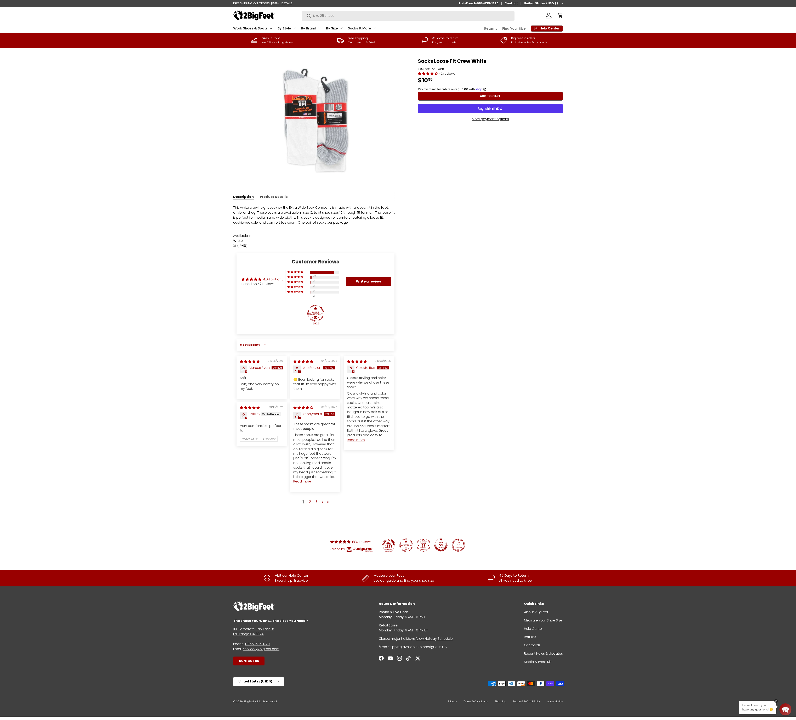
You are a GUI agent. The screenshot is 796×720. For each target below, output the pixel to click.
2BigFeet (248, 701)
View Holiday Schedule (434, 638)
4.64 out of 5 (273, 279)
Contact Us (249, 661)
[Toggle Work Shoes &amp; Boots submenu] (270, 28)
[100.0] (315, 313)
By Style (284, 28)
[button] (560, 15)
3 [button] (317, 501)
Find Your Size (514, 28)
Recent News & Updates (543, 653)
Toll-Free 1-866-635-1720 (479, 3)
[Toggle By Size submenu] (341, 28)
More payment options (490, 119)
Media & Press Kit (537, 661)
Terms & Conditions (476, 701)
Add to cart (490, 96)
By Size (332, 28)
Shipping (500, 701)
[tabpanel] (315, 226)
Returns (490, 28)
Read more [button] (356, 439)
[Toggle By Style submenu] (294, 28)
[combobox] (408, 16)
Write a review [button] (368, 281)
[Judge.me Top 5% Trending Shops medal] (458, 545)
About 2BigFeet (536, 612)
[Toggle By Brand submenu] (319, 28)
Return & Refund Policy (527, 701)
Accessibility (555, 701)
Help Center (533, 628)
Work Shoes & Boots (250, 28)
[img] (250, 361)
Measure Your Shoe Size (543, 620)
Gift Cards (532, 645)
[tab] (243, 197)
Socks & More (359, 28)
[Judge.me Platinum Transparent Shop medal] (406, 545)
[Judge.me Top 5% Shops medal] (441, 545)
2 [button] (310, 501)
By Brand (308, 28)
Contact (511, 3)
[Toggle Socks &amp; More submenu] (374, 28)
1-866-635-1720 (257, 644)
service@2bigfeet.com (261, 649)
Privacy (452, 701)
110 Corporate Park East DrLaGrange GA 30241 (253, 631)
